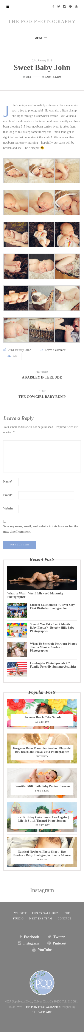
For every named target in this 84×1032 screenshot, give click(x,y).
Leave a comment (55, 350)
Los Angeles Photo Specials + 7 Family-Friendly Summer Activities (53, 665)
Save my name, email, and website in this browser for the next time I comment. (40, 529)
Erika (28, 76)
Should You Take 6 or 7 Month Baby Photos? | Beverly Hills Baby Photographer (52, 628)
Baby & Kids (53, 76)
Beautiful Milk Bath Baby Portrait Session (42, 786)
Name (7, 481)
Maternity (42, 756)
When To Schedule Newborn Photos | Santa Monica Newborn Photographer (53, 647)
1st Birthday (42, 722)
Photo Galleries (45, 913)
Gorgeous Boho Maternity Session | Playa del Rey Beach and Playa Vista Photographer (42, 750)
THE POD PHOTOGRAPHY (42, 1006)
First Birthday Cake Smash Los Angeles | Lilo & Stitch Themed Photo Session (42, 819)
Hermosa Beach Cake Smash (42, 717)
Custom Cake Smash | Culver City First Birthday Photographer (52, 606)
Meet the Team (40, 918)
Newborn (42, 859)
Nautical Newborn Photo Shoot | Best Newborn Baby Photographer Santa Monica (42, 853)
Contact (64, 918)
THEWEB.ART (42, 1012)
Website (8, 508)
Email (7, 495)
